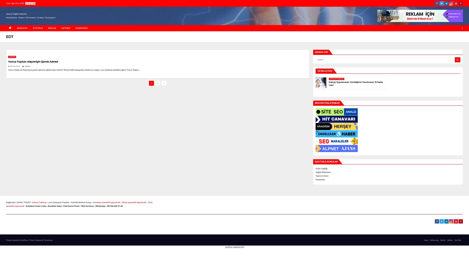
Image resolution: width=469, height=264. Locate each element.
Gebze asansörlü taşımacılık (134, 202)
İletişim (65, 28)
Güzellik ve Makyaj (337, 79)
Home (426, 240)
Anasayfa (22, 28)
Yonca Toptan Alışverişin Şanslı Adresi (33, 61)
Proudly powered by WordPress (17, 240)
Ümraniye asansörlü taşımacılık (106, 202)
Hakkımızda (81, 28)
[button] (462, 28)
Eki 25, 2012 (15, 66)
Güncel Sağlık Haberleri (16, 14)
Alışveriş (12, 57)
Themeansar (48, 240)
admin (27, 66)
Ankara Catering (39, 202)
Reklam (52, 28)
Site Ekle (38, 28)
